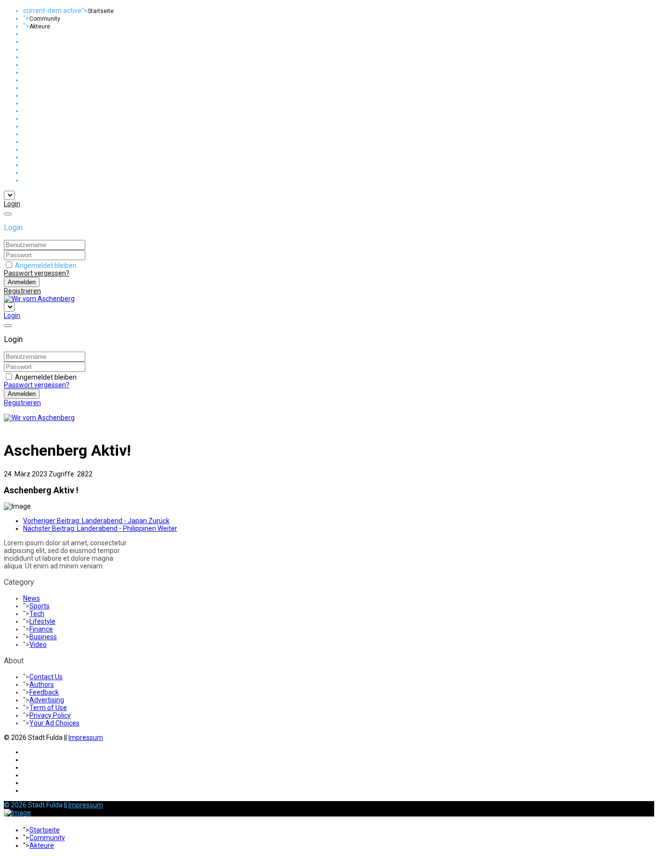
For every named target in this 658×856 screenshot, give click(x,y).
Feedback (44, 692)
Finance (41, 629)
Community (44, 18)
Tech (36, 614)
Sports (39, 606)
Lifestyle (42, 621)
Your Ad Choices (54, 723)
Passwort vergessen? (36, 273)
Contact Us (46, 677)
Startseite (101, 11)
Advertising (46, 700)
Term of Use (48, 707)
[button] (12, 204)
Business (43, 637)
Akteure (39, 26)
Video (38, 644)
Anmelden (22, 282)
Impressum (85, 737)
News (31, 598)
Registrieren (22, 291)
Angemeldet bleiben (46, 265)
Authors (41, 684)
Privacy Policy (50, 715)
